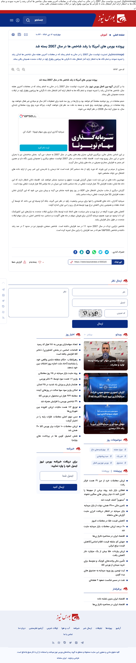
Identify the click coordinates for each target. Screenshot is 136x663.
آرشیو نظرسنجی (36, 628)
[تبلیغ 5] (68, 241)
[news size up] (12, 69)
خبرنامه (76, 628)
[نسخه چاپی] (13, 34)
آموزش (104, 35)
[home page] (112, 18)
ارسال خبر (87, 628)
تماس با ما (68, 634)
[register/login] (18, 20)
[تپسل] (21, 116)
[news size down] (23, 69)
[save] (19, 34)
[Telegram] (82, 642)
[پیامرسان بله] (64, 642)
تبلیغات (99, 628)
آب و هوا (66, 628)
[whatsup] (94, 252)
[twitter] (100, 252)
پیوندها (109, 628)
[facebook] (75, 252)
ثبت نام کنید (43, 148)
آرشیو (118, 628)
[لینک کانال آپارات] (59, 642)
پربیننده (117, 471)
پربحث (105, 471)
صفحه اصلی (118, 35)
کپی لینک (118, 262)
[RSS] (53, 642)
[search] (28, 20)
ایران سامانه (62, 658)
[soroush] (81, 252)
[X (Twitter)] (70, 642)
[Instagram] (76, 642)
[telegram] (107, 252)
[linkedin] (88, 252)
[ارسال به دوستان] (26, 34)
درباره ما (21, 628)
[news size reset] (18, 69)
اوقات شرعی (52, 628)
